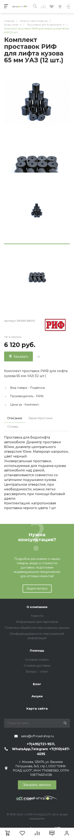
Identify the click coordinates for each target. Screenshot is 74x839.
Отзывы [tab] (12, 426)
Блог (37, 684)
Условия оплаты (37, 659)
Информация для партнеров (37, 622)
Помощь (37, 650)
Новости (37, 616)
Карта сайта (37, 708)
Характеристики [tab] (40, 418)
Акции (37, 696)
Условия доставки (37, 665)
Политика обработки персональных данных (37, 628)
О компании (37, 607)
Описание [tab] (14, 418)
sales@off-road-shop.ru (37, 736)
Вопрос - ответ (37, 671)
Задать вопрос (37, 588)
